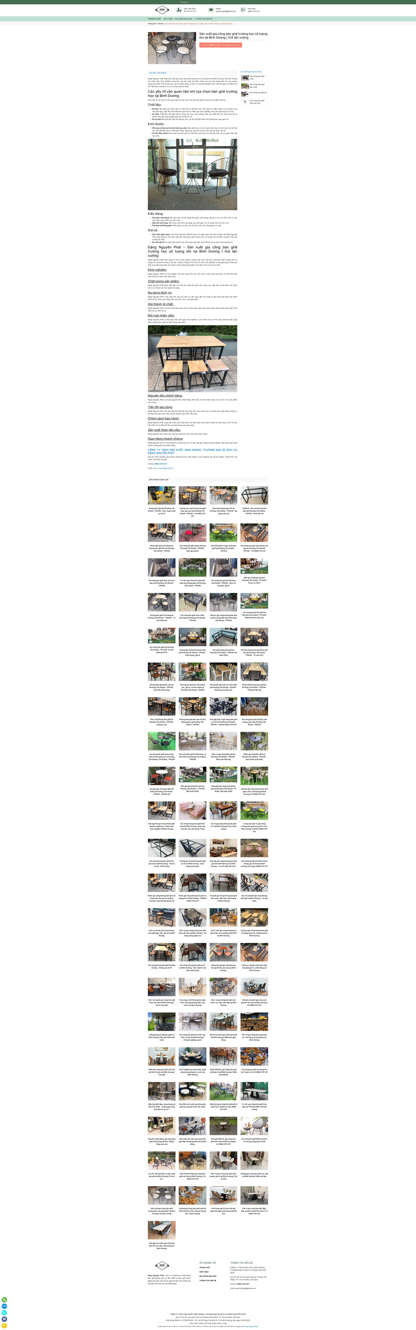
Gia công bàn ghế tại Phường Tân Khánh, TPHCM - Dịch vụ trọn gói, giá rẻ (223, 583)
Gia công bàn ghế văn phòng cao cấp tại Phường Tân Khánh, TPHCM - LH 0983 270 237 (254, 548)
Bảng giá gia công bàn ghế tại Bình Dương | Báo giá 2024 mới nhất (162, 1037)
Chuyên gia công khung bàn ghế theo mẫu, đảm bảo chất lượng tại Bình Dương (223, 898)
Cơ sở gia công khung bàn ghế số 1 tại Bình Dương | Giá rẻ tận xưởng (223, 826)
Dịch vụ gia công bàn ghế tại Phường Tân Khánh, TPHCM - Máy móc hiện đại (223, 756)
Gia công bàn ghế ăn (258, 92)
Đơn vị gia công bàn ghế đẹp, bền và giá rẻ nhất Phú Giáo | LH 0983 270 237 (254, 1211)
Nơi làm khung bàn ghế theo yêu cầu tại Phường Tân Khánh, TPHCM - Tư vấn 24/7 (254, 652)
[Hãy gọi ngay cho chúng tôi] (3, 1299)
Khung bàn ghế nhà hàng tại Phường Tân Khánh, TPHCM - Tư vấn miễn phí (161, 617)
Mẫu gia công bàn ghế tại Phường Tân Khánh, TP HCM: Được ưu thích (254, 580)
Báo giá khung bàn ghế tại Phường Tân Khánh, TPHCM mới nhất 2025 (223, 652)
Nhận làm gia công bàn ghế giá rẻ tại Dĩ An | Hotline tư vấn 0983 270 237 (223, 1106)
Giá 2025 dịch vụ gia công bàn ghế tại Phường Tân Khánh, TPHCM (223, 548)
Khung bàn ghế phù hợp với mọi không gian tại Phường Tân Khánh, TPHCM (192, 722)
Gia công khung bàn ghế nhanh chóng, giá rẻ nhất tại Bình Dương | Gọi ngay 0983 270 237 (254, 863)
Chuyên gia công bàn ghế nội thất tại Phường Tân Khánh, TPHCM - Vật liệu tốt (162, 791)
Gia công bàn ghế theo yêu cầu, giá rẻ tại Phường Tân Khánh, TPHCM (162, 583)
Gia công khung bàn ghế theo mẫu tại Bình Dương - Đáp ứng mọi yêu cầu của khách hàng (192, 826)
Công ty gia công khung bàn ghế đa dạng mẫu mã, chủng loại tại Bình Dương (254, 933)
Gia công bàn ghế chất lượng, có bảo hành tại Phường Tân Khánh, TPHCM (192, 756)
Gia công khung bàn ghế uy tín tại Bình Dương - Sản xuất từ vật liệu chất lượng (192, 967)
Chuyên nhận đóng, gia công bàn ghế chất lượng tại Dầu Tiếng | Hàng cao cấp (162, 1141)
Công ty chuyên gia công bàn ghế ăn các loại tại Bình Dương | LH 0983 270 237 (254, 1002)
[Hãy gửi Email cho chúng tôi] (3, 1312)
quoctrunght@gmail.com (163, 468)
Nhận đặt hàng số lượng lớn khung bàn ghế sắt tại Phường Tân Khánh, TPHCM (161, 548)
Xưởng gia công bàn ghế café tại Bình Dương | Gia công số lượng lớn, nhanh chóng (192, 1211)
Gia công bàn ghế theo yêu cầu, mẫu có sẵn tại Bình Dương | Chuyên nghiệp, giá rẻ (192, 1037)
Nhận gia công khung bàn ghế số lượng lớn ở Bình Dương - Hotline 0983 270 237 (192, 898)
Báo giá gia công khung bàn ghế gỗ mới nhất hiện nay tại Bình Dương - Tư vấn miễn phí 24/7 (223, 863)
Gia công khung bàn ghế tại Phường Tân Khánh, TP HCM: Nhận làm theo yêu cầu (254, 615)
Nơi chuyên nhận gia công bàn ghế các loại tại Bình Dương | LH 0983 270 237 (192, 1176)
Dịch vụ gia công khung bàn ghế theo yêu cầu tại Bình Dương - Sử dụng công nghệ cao (192, 933)
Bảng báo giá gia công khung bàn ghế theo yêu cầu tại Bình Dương (223, 967)
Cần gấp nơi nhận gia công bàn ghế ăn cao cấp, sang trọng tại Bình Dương (162, 1245)
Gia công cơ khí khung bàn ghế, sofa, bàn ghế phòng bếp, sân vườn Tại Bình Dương (192, 1002)
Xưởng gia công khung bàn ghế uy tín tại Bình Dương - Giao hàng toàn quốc (193, 863)
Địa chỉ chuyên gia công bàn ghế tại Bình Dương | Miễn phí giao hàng (223, 1037)
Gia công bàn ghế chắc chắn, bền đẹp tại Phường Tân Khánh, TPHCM (193, 617)
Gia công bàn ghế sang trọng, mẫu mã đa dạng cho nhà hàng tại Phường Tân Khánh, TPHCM (162, 756)
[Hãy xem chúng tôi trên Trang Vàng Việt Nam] (3, 1325)
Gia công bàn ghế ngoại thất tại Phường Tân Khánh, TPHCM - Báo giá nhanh (193, 548)
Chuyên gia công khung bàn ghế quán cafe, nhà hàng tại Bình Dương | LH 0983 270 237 (254, 791)
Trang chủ (152, 24)
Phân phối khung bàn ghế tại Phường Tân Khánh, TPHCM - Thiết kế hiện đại (254, 687)
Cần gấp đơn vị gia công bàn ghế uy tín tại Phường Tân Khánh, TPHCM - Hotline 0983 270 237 (223, 722)
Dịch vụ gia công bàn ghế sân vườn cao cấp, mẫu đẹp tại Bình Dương (223, 1002)
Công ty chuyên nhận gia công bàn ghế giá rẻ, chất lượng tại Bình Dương (254, 967)
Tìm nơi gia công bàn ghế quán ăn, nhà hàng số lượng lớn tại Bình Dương (254, 1037)
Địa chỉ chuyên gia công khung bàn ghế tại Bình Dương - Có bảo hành (254, 898)
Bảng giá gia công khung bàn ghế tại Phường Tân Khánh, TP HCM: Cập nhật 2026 (223, 788)
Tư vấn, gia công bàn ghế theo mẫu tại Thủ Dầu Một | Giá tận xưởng (254, 1106)
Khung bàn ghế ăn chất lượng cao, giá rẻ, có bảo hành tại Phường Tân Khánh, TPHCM (192, 687)
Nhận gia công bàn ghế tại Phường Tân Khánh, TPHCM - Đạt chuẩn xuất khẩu (254, 756)
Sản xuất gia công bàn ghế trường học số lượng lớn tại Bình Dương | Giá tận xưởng (161, 1211)
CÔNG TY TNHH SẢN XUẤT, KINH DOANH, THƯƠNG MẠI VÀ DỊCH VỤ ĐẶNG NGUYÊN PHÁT (192, 451)
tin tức (160, 24)
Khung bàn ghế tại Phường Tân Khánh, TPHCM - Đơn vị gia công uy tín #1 (161, 511)
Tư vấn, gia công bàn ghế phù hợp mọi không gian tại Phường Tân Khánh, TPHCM (193, 583)
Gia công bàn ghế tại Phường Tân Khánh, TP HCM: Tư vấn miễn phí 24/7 (162, 649)
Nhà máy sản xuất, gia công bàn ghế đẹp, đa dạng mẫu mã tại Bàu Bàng (192, 1141)
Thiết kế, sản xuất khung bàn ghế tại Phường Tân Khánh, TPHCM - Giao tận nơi (254, 511)
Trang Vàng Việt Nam (251, 1326)
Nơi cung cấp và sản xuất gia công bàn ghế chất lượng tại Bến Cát (223, 1211)
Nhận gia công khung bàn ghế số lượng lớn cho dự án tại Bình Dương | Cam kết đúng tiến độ (161, 898)
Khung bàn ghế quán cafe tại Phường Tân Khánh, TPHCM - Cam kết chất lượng (161, 687)
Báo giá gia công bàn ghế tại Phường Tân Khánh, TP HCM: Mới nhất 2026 (192, 788)
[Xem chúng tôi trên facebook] (3, 1319)
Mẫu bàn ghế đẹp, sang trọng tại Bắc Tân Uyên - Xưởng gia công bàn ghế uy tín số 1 (161, 1106)
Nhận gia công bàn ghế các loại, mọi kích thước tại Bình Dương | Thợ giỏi (162, 1072)
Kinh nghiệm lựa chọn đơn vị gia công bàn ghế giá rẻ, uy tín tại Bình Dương (192, 1072)
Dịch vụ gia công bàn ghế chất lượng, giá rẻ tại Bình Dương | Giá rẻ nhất (223, 1176)
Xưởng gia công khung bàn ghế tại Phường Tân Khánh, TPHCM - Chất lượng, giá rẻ (192, 652)
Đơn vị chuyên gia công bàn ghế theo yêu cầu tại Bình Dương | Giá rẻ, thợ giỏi (161, 1002)
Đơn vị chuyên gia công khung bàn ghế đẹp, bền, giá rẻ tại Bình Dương (161, 933)
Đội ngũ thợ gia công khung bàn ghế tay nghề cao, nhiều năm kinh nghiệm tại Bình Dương (161, 826)
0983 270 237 (215, 45)
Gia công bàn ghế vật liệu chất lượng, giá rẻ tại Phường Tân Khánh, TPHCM (254, 722)
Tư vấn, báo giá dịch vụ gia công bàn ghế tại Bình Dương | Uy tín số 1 (161, 1176)
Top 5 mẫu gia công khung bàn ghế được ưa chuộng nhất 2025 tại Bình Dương (223, 933)
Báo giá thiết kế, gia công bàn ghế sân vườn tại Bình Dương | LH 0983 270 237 (223, 1141)
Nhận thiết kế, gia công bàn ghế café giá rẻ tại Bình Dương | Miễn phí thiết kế (223, 1072)
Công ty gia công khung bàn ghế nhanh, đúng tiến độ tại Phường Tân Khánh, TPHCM (223, 617)
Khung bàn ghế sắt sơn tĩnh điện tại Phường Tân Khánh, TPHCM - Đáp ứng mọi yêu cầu (223, 687)
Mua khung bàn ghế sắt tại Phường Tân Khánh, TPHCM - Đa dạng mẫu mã (223, 511)
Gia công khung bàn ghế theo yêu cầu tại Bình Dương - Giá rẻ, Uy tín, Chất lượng (162, 863)
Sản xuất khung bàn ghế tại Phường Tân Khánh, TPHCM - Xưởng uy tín (161, 722)
